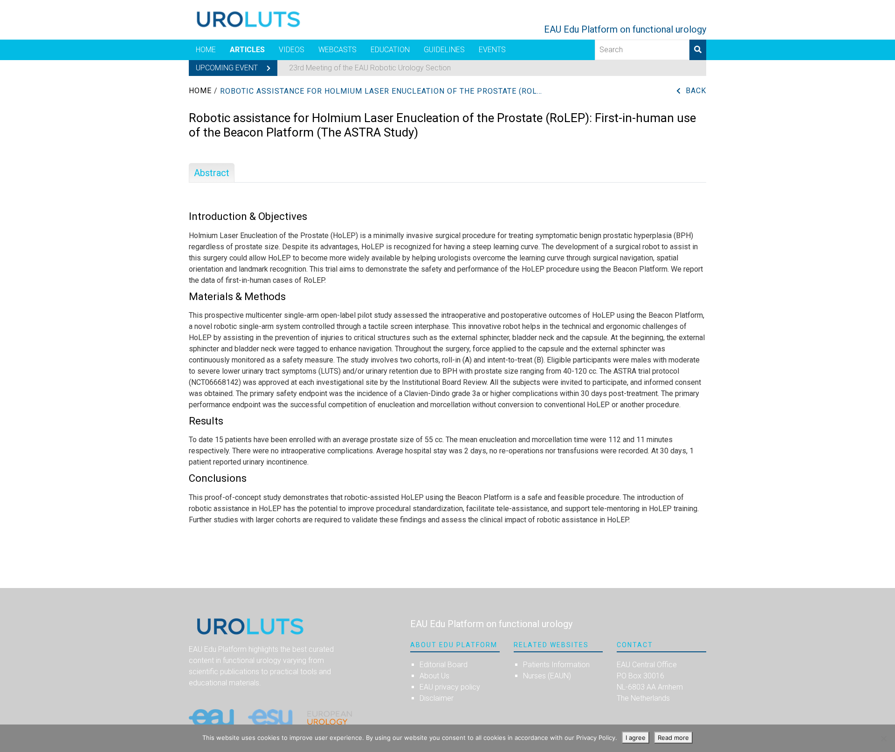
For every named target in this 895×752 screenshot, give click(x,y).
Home (206, 49)
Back (696, 90)
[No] (883, 738)
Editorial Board (444, 664)
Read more (673, 737)
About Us (434, 675)
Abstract (211, 172)
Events (492, 49)
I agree (636, 737)
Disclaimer (437, 698)
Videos (291, 49)
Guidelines (444, 49)
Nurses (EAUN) (547, 675)
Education (390, 49)
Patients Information (556, 664)
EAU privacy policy (450, 687)
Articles (247, 49)
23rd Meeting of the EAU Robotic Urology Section (370, 67)
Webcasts (337, 49)
